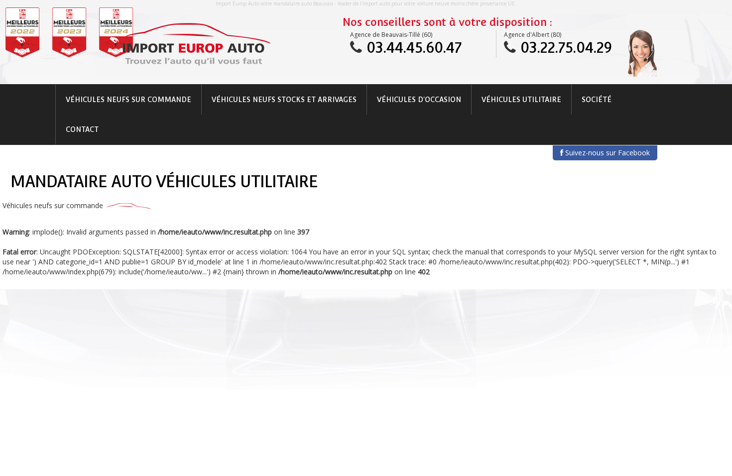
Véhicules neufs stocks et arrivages (284, 100)
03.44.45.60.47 (414, 47)
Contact (82, 129)
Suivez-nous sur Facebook (606, 152)
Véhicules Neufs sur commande (128, 100)
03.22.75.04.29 (566, 47)
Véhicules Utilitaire (521, 100)
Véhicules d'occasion (419, 100)
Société (596, 100)
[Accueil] (196, 44)
